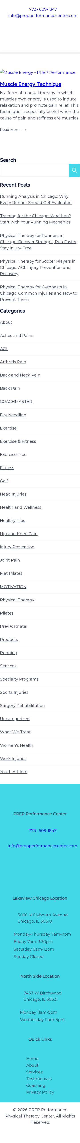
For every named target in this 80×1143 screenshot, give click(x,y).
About (6, 322)
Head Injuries (13, 494)
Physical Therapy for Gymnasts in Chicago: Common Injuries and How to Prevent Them (38, 293)
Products (9, 639)
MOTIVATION (13, 586)
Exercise (8, 428)
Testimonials (39, 1078)
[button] (40, 53)
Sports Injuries (14, 692)
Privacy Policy (40, 1092)
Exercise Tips (13, 454)
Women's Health (16, 745)
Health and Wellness (20, 507)
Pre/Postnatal (13, 626)
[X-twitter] (26, 861)
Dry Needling (13, 415)
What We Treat (15, 732)
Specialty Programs (19, 679)
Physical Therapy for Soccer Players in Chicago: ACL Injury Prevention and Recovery (38, 267)
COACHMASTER (16, 401)
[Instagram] (40, 861)
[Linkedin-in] (40, 874)
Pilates (7, 613)
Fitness (7, 467)
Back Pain (10, 388)
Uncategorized (15, 718)
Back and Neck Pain (20, 375)
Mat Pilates (11, 573)
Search (8, 160)
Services (8, 666)
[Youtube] (66, 861)
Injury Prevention (17, 547)
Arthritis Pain (13, 362)
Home (32, 1058)
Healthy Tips (12, 520)
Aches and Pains (16, 335)
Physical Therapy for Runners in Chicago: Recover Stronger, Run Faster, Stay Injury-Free (39, 242)
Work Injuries (13, 758)
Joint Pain (10, 560)
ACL (4, 348)
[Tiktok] (53, 861)
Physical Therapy (17, 600)
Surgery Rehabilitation (22, 705)
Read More (10, 130)
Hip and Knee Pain (19, 533)
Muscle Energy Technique (30, 84)
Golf (4, 481)
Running (8, 652)
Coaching (35, 1085)
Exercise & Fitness (18, 441)
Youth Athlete (13, 771)
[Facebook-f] (13, 861)
